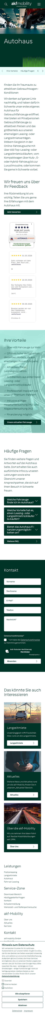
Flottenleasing (10, 872)
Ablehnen (22, 1005)
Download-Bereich (13, 894)
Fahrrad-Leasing (11, 882)
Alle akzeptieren (22, 994)
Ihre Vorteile (12, 71)
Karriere (7, 926)
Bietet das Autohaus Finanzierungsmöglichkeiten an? (20, 529)
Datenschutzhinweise (14, 636)
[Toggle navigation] (39, 4)
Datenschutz (17, 1011)
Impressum (28, 1011)
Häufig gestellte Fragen (14, 897)
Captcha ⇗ (34, 654)
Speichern (22, 999)
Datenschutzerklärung (10, 976)
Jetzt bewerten (14, 212)
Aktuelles (8, 923)
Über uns (8, 919)
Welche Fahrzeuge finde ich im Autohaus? (20, 501)
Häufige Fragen (27, 71)
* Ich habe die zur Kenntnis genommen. (22, 641)
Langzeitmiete (10, 875)
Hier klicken (25, 652)
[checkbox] (3, 981)
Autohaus (8, 878)
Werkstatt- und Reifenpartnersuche (20, 907)
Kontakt (7, 900)
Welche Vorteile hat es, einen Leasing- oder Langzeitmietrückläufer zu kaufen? (20, 515)
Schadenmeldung (12, 904)
